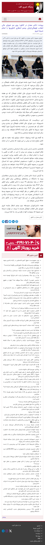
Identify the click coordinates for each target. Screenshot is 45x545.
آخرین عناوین (33, 255)
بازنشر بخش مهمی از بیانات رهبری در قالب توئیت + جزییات (22, 379)
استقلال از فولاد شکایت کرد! (31, 454)
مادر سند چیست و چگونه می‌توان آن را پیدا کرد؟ (25, 308)
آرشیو (38, 526)
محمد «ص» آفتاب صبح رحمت (30, 499)
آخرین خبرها (36, 528)
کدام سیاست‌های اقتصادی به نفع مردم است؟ (26, 333)
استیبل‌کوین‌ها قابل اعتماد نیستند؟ (28, 402)
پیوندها (38, 536)
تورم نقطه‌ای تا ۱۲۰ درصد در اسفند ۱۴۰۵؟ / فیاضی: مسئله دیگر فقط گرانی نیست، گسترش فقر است (21, 337)
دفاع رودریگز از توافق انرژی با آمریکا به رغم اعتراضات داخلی (22, 417)
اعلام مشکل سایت (35, 541)
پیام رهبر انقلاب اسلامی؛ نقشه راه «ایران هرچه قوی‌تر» (23, 479)
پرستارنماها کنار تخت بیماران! (30, 389)
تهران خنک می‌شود (33, 412)
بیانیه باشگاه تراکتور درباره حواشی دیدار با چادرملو (24, 345)
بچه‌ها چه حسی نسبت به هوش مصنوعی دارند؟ (25, 330)
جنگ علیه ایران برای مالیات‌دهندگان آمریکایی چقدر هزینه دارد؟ (21, 387)
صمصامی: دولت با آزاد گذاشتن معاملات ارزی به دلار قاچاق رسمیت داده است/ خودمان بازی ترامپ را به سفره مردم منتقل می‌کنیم (21, 355)
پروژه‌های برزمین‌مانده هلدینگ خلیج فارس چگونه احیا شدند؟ (21, 265)
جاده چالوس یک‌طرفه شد (31, 466)
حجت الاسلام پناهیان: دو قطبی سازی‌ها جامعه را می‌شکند (22, 494)
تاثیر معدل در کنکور (36, 217)
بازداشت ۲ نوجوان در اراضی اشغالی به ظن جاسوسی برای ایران (21, 415)
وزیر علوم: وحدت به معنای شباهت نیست (27, 486)
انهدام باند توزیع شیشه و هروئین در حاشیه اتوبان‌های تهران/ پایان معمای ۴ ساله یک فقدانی (21, 349)
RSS (39, 539)
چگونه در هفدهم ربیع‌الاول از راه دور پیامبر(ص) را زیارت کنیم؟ (21, 295)
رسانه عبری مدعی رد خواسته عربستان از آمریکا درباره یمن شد (22, 502)
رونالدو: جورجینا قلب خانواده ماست (29, 370)
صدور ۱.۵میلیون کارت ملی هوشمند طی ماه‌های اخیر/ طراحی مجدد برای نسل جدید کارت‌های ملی (21, 490)
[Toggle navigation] (5, 19)
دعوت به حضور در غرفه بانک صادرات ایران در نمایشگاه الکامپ (21, 496)
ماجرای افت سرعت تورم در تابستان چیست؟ (26, 293)
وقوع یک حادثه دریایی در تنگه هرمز (28, 268)
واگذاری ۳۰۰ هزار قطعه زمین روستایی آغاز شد (26, 404)
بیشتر (4, 517)
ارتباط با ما (37, 531)
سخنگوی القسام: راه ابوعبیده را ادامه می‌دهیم (26, 301)
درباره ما (38, 534)
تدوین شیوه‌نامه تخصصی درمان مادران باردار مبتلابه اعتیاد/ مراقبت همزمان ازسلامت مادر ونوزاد (21, 440)
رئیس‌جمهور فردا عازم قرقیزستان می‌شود (27, 285)
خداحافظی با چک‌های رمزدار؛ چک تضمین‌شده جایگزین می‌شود (21, 298)
